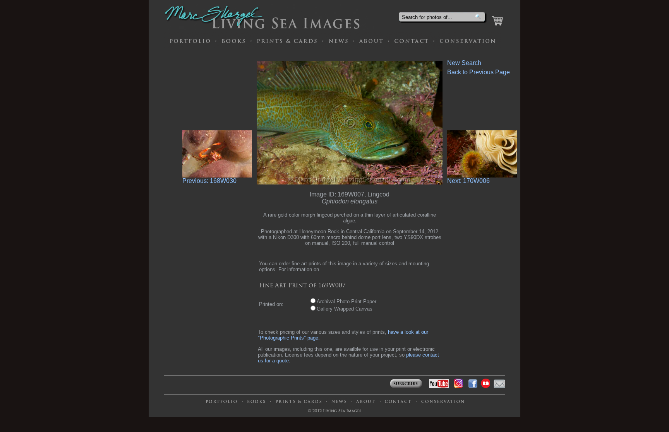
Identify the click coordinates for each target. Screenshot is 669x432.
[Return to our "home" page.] (269, 28)
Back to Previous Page (478, 72)
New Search (464, 63)
